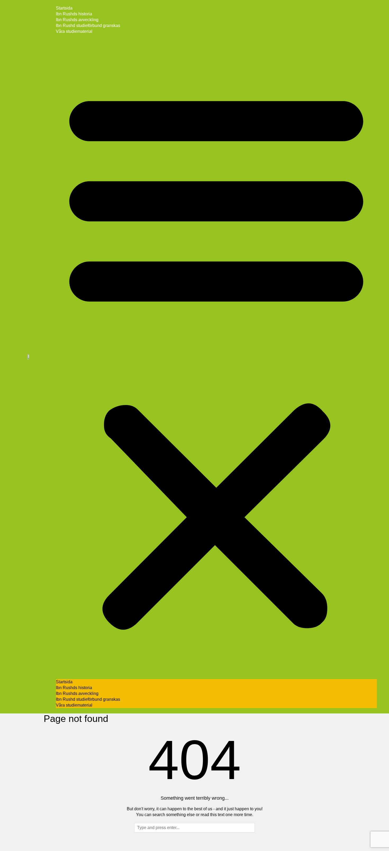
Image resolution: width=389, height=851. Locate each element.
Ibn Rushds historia (74, 14)
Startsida (64, 8)
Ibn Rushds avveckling (77, 19)
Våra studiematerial (74, 31)
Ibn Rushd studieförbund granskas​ (88, 25)
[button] (216, 356)
